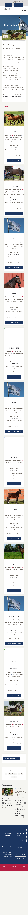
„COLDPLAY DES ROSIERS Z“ (14, 418)
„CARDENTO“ (14, 364)
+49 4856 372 (16, 1)
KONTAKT (20, 847)
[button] (3, 803)
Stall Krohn (21, 866)
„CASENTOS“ (14, 200)
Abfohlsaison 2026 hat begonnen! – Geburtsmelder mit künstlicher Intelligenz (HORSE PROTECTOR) (20, 792)
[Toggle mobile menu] (25, 10)
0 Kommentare (6, 809)
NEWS (20, 851)
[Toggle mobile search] (22, 10)
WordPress (20, 868)
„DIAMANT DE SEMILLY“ (14, 254)
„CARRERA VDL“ (14, 309)
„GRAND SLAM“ (14, 147)
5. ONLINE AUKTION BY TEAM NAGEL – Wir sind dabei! (7, 792)
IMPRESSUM (20, 858)
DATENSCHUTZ (20, 854)
